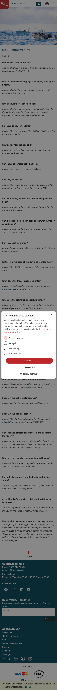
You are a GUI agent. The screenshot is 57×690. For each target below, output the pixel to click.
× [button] (51, 314)
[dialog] (28, 345)
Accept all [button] (29, 361)
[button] (28, 373)
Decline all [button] (29, 367)
